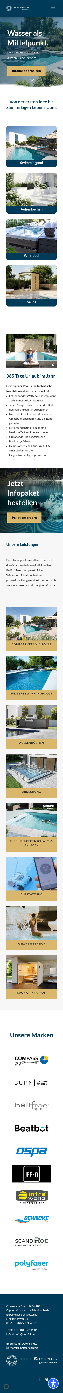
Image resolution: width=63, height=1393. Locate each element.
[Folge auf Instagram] (47, 1379)
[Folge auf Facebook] (40, 1379)
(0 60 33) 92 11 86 (26, 1329)
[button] (53, 8)
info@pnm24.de (25, 1334)
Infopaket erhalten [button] (26, 71)
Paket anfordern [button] (24, 517)
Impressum (13, 1343)
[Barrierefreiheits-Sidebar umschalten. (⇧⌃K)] (53, 1383)
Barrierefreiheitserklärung (22, 1347)
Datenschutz (29, 1343)
